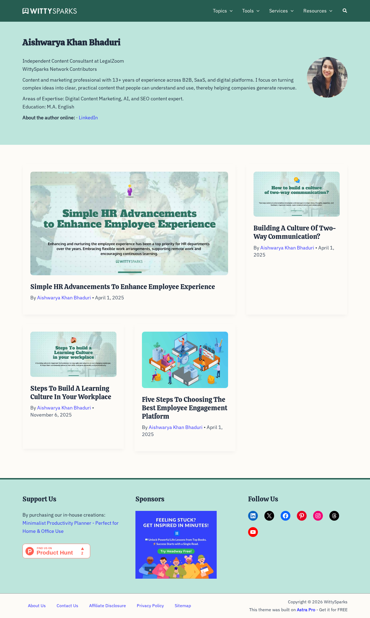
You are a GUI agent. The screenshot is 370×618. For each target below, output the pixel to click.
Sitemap (183, 605)
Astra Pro (306, 609)
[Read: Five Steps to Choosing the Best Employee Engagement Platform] (185, 359)
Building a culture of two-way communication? (295, 232)
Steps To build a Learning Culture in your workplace (70, 392)
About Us (37, 605)
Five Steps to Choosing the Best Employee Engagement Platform (184, 408)
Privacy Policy (150, 605)
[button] (230, 11)
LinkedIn (88, 117)
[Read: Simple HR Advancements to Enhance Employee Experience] (129, 223)
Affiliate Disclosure (107, 605)
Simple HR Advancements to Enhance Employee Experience (122, 286)
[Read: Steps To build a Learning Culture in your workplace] (73, 354)
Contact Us (67, 605)
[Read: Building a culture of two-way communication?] (297, 194)
